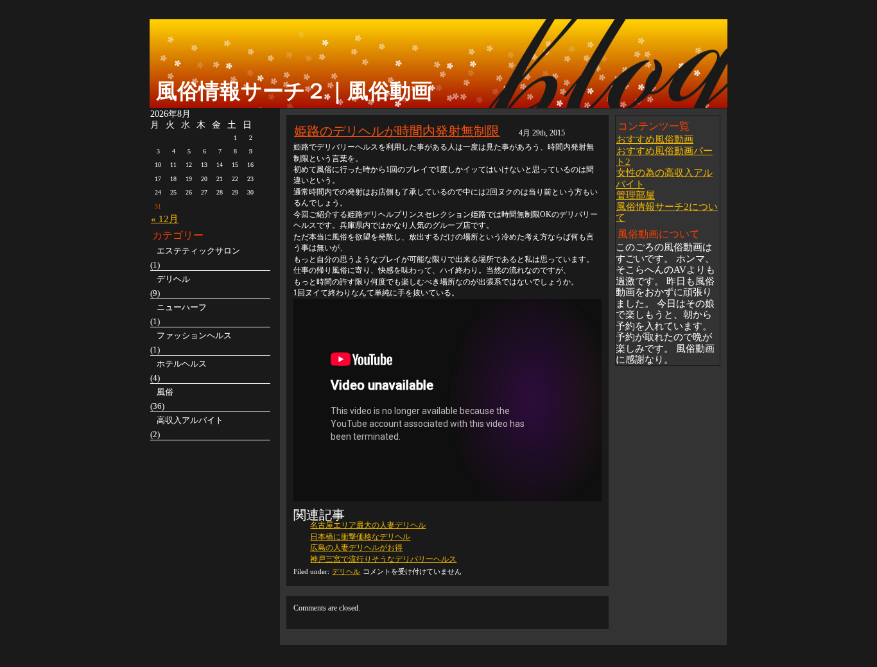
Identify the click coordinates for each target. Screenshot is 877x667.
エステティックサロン (198, 251)
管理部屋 (635, 194)
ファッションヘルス (194, 335)
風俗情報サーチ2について (667, 212)
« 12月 (164, 218)
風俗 (165, 392)
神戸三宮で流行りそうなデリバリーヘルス (383, 559)
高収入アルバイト (190, 420)
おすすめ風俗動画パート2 (664, 156)
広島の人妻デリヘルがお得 (356, 547)
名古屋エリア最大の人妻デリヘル (368, 525)
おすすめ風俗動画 (654, 139)
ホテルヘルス (182, 363)
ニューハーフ (182, 307)
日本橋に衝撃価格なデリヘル (360, 536)
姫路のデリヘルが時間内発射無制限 (396, 130)
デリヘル (346, 571)
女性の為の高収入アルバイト (664, 178)
